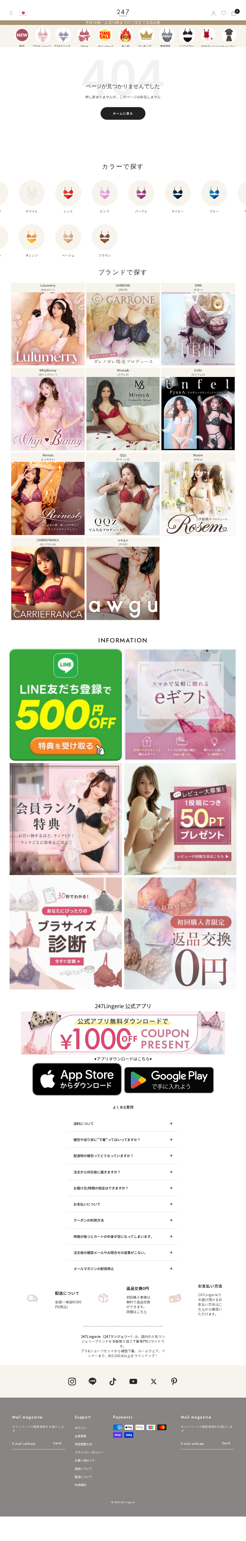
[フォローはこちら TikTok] (112, 1381)
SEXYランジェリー (208, 35)
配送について (83, 1477)
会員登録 (80, 1436)
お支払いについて (87, 1204)
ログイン (80, 1428)
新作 (22, 35)
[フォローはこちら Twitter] (153, 1381)
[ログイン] (213, 13)
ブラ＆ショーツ (43, 35)
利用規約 (80, 1485)
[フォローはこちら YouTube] (133, 1381)
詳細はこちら (136, 1311)
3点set (84, 35)
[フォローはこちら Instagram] (72, 1381)
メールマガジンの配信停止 (94, 1268)
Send (57, 1443)
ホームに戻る (123, 113)
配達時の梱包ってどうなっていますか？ (104, 1155)
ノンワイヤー (187, 35)
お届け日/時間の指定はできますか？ (101, 1188)
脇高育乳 (167, 35)
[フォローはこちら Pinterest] (174, 1381)
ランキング (146, 35)
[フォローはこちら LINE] (92, 1381)
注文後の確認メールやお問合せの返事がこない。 (111, 1252)
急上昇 (125, 35)
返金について (83, 1468)
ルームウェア (229, 35)
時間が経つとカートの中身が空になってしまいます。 (114, 1236)
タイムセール (105, 35)
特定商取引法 (83, 1444)
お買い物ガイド (85, 1460)
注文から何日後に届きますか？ (97, 1172)
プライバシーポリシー (89, 1452)
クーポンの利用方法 (89, 1220)
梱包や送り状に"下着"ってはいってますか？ (107, 1139)
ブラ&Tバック (63, 35)
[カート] (234, 13)
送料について (84, 1123)
